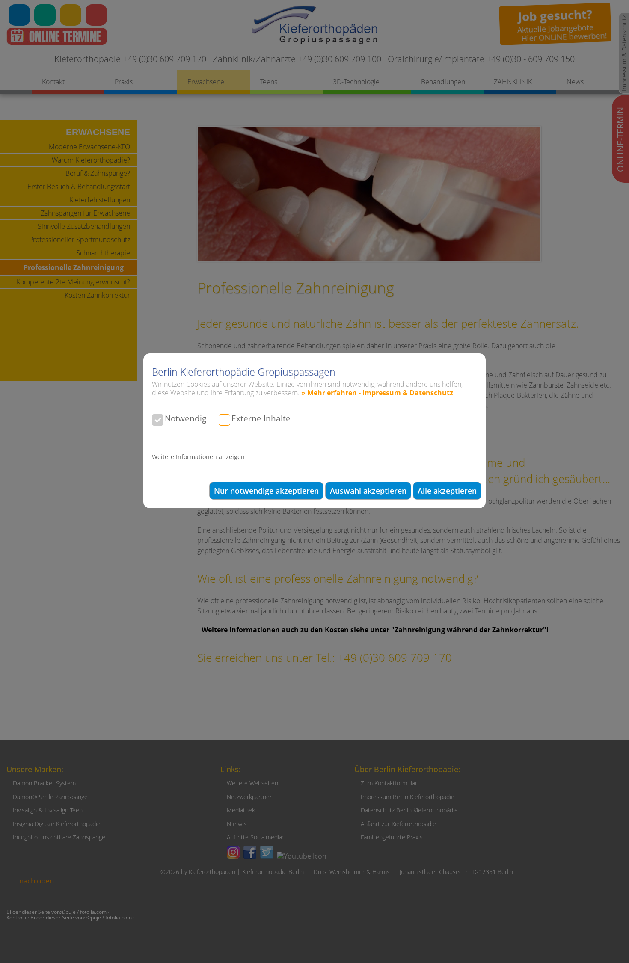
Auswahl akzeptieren (368, 491)
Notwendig (185, 418)
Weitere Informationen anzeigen (198, 457)
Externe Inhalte (261, 418)
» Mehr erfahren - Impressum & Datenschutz (377, 392)
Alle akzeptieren (447, 491)
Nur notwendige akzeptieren (266, 491)
